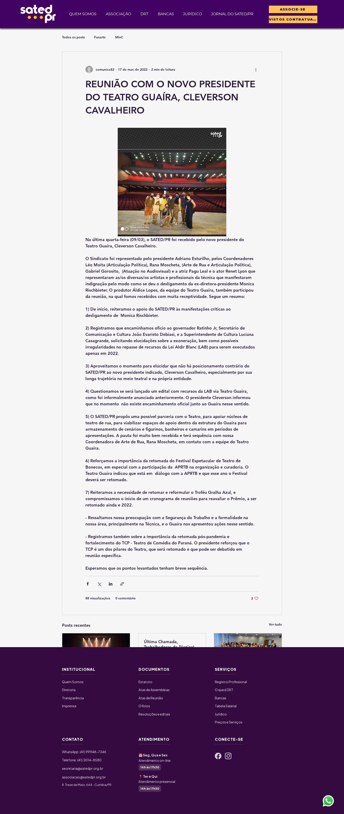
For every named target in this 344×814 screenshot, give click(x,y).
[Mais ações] (256, 69)
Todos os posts (73, 37)
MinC (119, 37)
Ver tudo (275, 624)
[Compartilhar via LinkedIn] (110, 584)
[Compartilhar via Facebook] (87, 584)
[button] (118, 14)
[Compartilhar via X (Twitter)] (99, 584)
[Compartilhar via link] (122, 584)
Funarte (100, 37)
